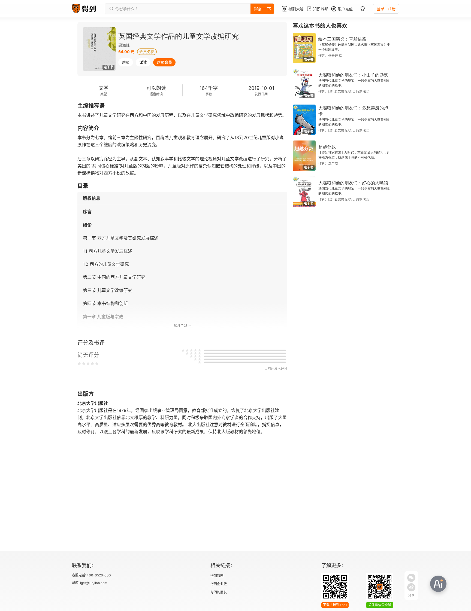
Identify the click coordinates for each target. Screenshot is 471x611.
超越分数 (327, 147)
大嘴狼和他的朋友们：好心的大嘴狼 (353, 183)
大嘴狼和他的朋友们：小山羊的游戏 (353, 75)
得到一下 (262, 9)
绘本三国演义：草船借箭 (342, 39)
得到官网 (217, 576)
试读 (143, 62)
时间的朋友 (218, 592)
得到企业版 (218, 584)
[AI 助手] (438, 584)
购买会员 (164, 62)
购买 (125, 62)
